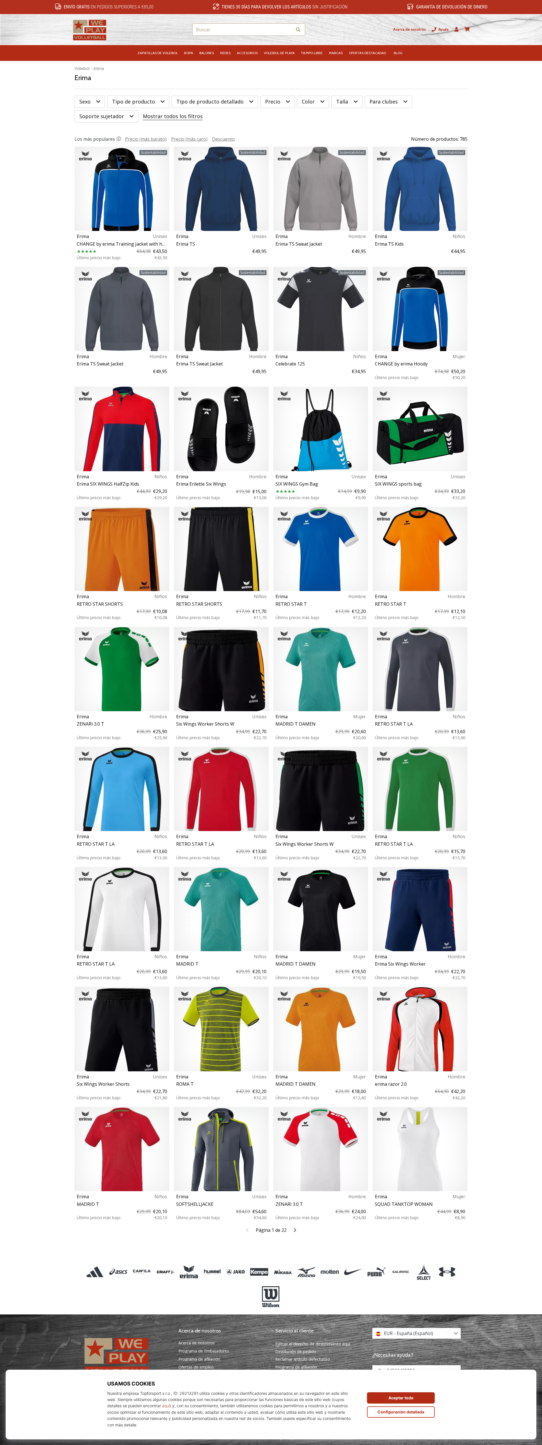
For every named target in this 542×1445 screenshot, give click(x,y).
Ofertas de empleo (196, 1367)
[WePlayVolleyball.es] (125, 1356)
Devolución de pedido (295, 1351)
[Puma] (376, 1272)
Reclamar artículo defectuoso (302, 1359)
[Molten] (329, 1272)
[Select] (423, 1272)
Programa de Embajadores (203, 1351)
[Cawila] (142, 1272)
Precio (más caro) (189, 139)
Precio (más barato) (146, 139)
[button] (288, 30)
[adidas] (95, 1272)
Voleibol (82, 68)
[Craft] (165, 1272)
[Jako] (236, 1272)
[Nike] (353, 1272)
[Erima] (188, 1272)
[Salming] (400, 1272)
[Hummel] (212, 1272)
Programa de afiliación (199, 1359)
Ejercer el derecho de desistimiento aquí (312, 1344)
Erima (98, 68)
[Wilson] (271, 1297)
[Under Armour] (447, 1272)
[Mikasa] (282, 1272)
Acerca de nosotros (409, 29)
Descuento (223, 139)
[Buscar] (298, 30)
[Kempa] (259, 1272)
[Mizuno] (306, 1272)
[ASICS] (118, 1272)
